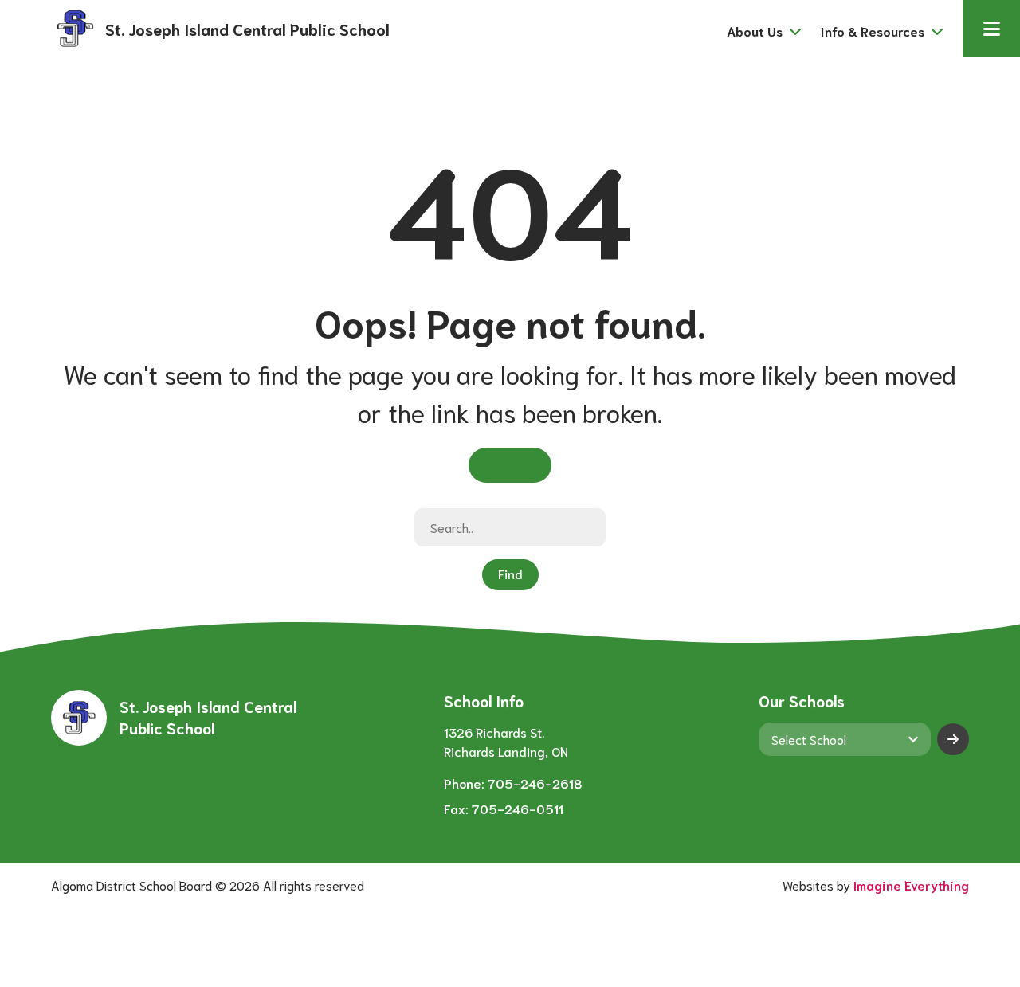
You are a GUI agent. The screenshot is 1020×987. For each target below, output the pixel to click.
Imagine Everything (911, 884)
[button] (991, 28)
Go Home (510, 463)
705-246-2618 (535, 782)
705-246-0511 (517, 808)
